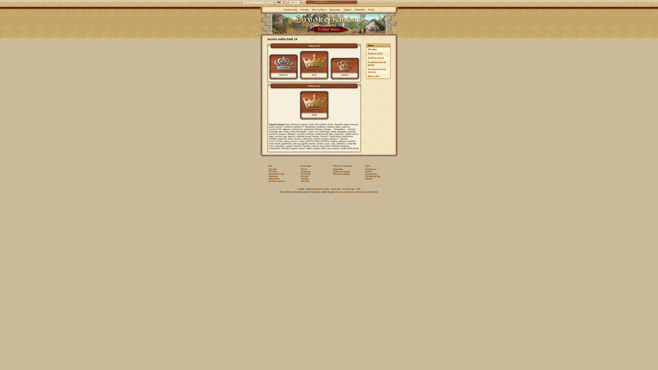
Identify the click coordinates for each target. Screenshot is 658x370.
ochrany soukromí (344, 192)
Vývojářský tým (373, 176)
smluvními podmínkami (366, 192)
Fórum (371, 10)
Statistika (273, 176)
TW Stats (305, 181)
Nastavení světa (276, 174)
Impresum (336, 189)
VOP (358, 189)
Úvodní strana (290, 10)
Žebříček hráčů (375, 54)
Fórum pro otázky (341, 174)
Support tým (371, 174)
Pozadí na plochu (277, 181)
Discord (304, 176)
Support (347, 10)
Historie (369, 179)
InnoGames (370, 169)
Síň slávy (372, 49)
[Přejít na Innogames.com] (257, 2)
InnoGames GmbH (320, 189)
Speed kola (334, 10)
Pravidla (305, 10)
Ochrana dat (349, 189)
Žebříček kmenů (376, 58)
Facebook (305, 174)
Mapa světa (373, 76)
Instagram (306, 171)
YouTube (305, 179)
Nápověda (360, 10)
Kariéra (369, 171)
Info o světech (319, 10)
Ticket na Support (341, 171)
